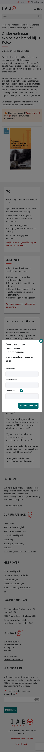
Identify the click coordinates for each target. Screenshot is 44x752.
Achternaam (12, 379)
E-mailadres (14, 390)
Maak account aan (28, 405)
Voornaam (11, 368)
